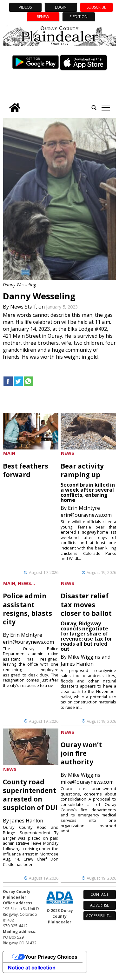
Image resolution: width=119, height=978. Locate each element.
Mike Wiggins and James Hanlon (85, 660)
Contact (99, 894)
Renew (43, 16)
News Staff (23, 306)
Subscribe (96, 7)
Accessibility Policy (101, 915)
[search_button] (94, 107)
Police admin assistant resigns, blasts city (27, 608)
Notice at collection (32, 967)
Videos (25, 7)
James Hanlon (26, 820)
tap (105, 107)
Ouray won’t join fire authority (81, 753)
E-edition (78, 16)
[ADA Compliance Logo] (60, 904)
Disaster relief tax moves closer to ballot (86, 604)
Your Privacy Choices (51, 957)
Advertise (99, 905)
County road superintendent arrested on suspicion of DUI (30, 794)
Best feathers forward (25, 470)
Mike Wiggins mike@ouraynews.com (87, 778)
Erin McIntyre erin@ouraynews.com (86, 511)
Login (61, 7)
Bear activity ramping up (82, 470)
